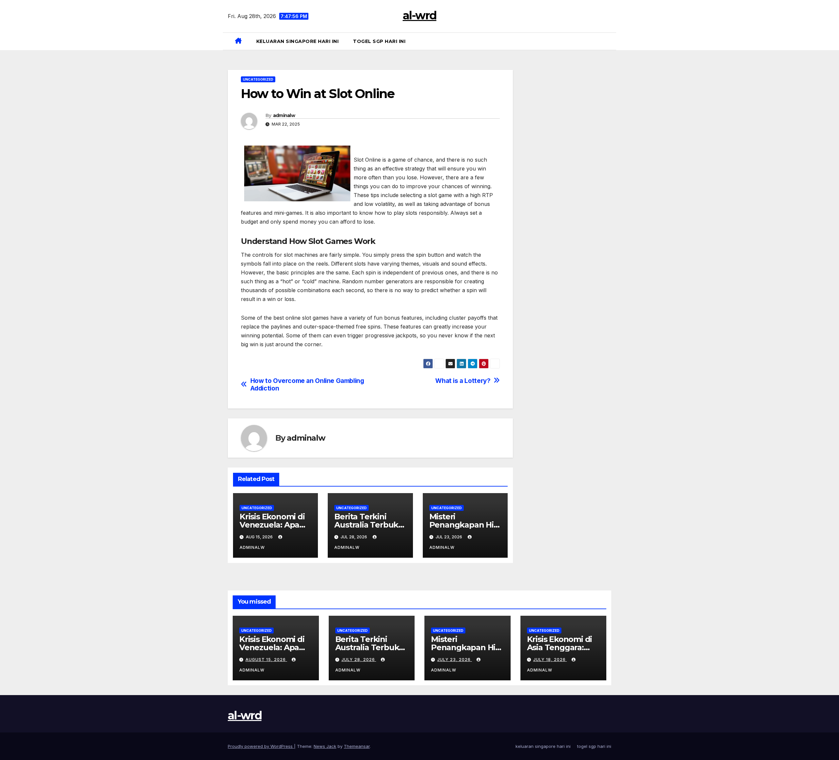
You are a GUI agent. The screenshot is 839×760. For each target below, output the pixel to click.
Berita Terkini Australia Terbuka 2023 (368, 525)
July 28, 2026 (358, 659)
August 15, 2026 (266, 659)
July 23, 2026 (454, 659)
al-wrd (420, 15)
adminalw (284, 115)
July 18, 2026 (550, 659)
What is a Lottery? (462, 381)
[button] (608, 41)
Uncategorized (258, 79)
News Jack (325, 746)
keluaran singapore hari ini (297, 41)
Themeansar (357, 746)
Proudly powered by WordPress (261, 746)
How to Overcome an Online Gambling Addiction (307, 384)
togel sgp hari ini (379, 41)
